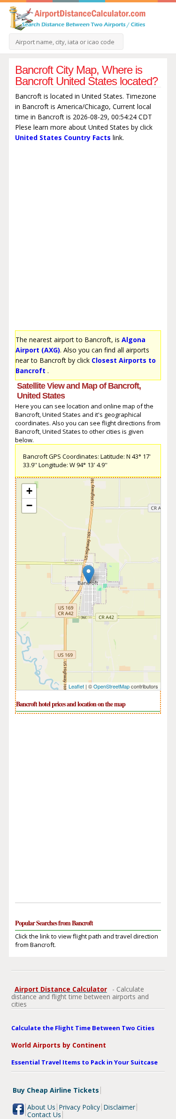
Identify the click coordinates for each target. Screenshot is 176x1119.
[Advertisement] (88, 238)
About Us (41, 1107)
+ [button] (29, 491)
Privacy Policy (79, 1107)
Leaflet (76, 686)
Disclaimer (119, 1107)
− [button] (29, 505)
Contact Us (44, 1114)
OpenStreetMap (111, 686)
